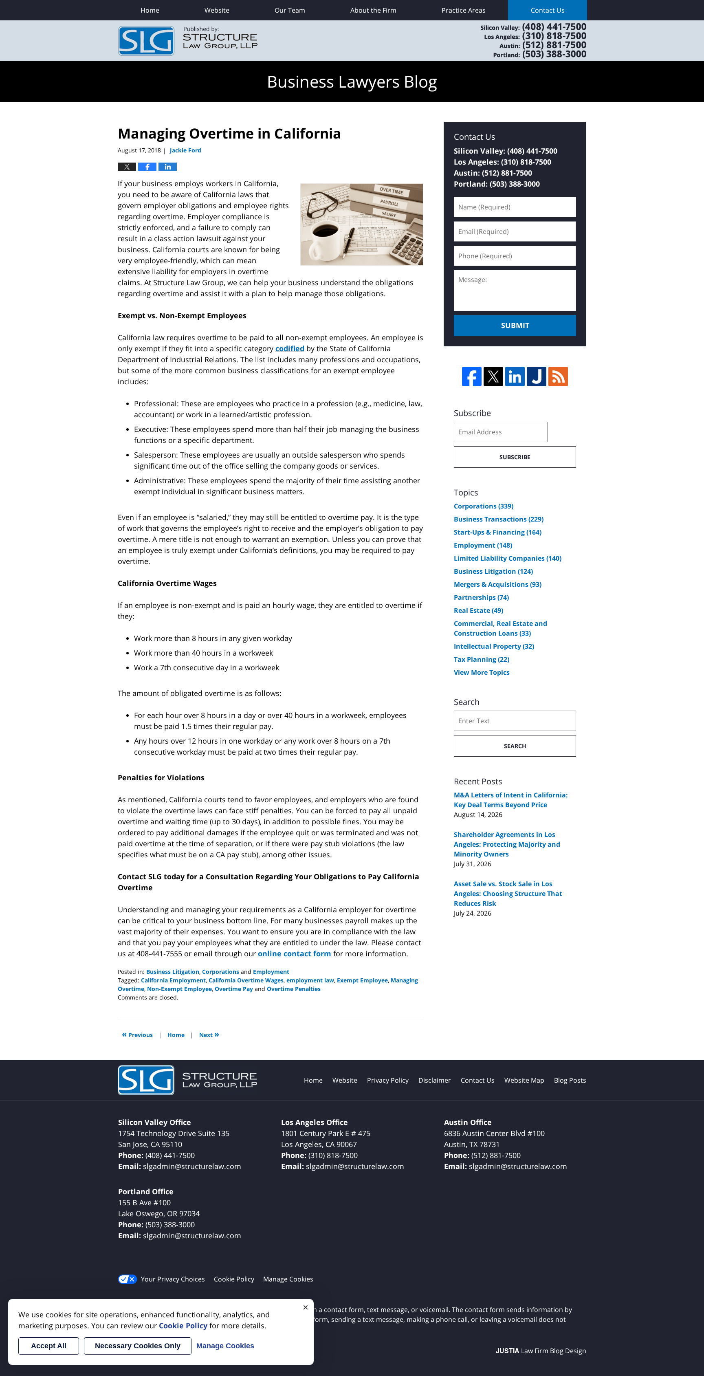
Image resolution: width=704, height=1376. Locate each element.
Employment (271, 971)
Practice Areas (464, 10)
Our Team (290, 10)
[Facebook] (472, 376)
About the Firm (373, 10)
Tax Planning (481, 659)
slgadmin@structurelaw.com (192, 1166)
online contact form (294, 953)
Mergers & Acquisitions (497, 584)
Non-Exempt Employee (179, 989)
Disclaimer (434, 1080)
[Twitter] (493, 376)
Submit (515, 325)
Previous (137, 1033)
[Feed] (558, 376)
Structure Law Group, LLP (523, 40)
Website (217, 10)
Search (515, 746)
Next (209, 1033)
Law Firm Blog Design (541, 1350)
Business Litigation (172, 971)
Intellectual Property (494, 646)
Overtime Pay (234, 989)
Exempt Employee (362, 980)
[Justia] (536, 376)
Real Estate (478, 610)
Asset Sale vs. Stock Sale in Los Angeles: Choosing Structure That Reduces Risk (508, 893)
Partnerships (481, 597)
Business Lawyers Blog (188, 41)
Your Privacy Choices (173, 1279)
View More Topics (482, 672)
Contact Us (548, 10)
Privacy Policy (388, 1080)
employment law (310, 980)
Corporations (220, 971)
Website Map (524, 1080)
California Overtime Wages (246, 980)
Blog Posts (570, 1080)
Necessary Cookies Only (137, 1346)
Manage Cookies (288, 1279)
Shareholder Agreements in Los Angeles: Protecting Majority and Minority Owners (507, 844)
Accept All (48, 1346)
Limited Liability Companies (507, 558)
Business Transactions (498, 519)
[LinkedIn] (515, 376)
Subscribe (514, 457)
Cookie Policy (234, 1279)
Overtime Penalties (294, 989)
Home (150, 10)
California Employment (173, 980)
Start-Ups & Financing (497, 532)
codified (289, 348)
